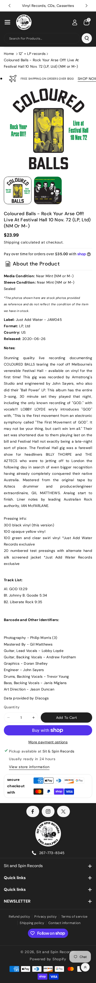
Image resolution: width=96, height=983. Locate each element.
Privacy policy (45, 916)
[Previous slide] (9, 5)
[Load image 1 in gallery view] (17, 190)
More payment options (48, 742)
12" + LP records (32, 53)
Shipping (12, 242)
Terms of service (74, 916)
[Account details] (74, 22)
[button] (7, 22)
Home (9, 53)
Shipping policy (32, 923)
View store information (29, 766)
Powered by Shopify (48, 959)
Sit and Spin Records (23, 865)
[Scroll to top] (85, 967)
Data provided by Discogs (26, 698)
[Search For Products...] (87, 38)
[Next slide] (86, 5)
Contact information (64, 923)
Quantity (11, 707)
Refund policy (19, 916)
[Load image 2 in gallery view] (48, 190)
